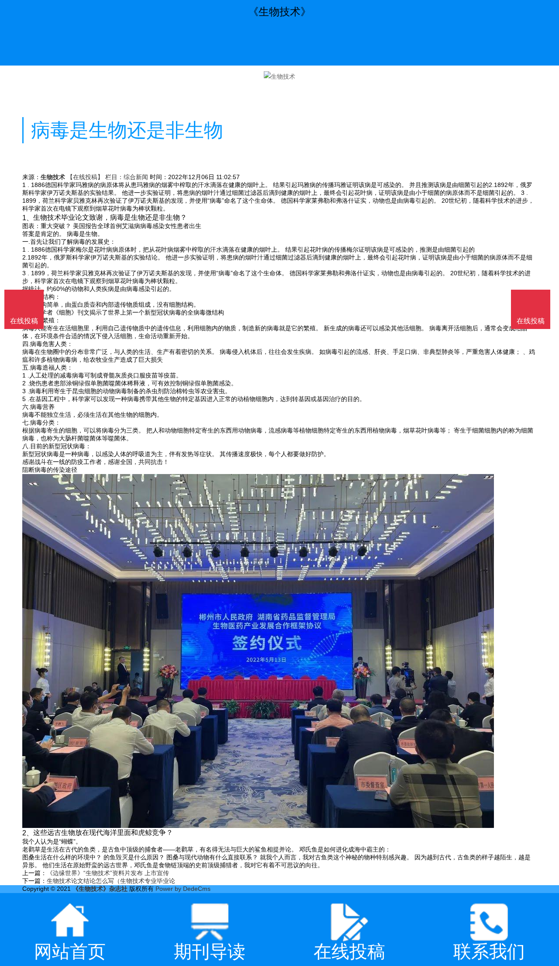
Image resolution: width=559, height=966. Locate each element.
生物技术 (53, 176)
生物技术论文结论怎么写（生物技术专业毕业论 (111, 880)
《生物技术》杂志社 (100, 888)
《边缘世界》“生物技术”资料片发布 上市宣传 (108, 872)
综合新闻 (136, 176)
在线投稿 (531, 321)
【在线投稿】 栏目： (95, 176)
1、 (27, 217)
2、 (27, 833)
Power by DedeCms (182, 888)
